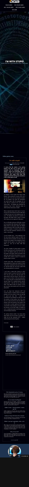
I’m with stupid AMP (14, 439)
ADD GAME (14, 9)
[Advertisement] (14, 373)
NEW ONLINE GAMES (19, 5)
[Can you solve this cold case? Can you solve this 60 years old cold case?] (14, 333)
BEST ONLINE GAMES (9, 7)
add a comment (16, 326)
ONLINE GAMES (8, 5)
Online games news (8, 162)
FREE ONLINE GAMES (20, 7)
